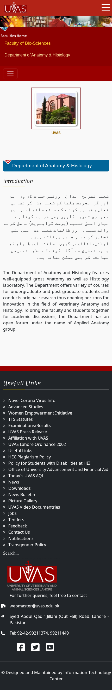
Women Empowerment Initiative (40, 413)
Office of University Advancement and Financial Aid (58, 469)
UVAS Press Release (27, 432)
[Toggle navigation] (10, 73)
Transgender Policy (27, 545)
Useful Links (20, 450)
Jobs (12, 513)
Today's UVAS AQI (25, 476)
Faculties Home (14, 35)
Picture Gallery (22, 501)
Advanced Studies (25, 407)
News (13, 482)
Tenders (16, 519)
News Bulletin (21, 494)
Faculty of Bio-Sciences (27, 43)
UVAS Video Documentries (34, 507)
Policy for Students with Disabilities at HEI (49, 463)
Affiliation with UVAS (28, 438)
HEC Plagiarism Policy (29, 457)
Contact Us (19, 532)
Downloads (19, 488)
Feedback (17, 526)
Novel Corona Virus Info (31, 400)
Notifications (21, 538)
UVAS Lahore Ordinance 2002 (37, 444)
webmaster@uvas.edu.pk (34, 606)
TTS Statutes (20, 419)
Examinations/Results (29, 425)
